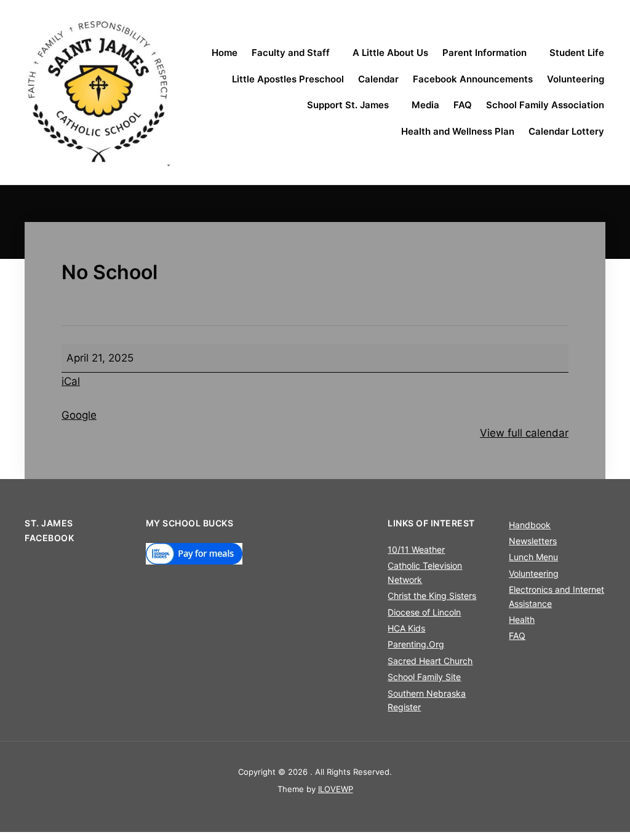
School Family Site (424, 677)
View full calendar (524, 433)
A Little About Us (390, 52)
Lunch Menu (533, 557)
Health (522, 619)
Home (224, 52)
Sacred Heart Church (430, 661)
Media (425, 105)
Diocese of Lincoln (424, 612)
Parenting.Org (416, 644)
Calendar (378, 79)
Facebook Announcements (473, 79)
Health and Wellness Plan (457, 131)
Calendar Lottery (566, 131)
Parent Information (484, 52)
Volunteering (575, 79)
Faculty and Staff (291, 52)
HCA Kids (406, 628)
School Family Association (545, 105)
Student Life (576, 52)
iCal (71, 381)
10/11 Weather (416, 549)
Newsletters (533, 541)
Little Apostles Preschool (288, 79)
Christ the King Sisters (432, 595)
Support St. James (348, 105)
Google (79, 415)
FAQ (462, 105)
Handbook (530, 525)
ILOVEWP (335, 789)
